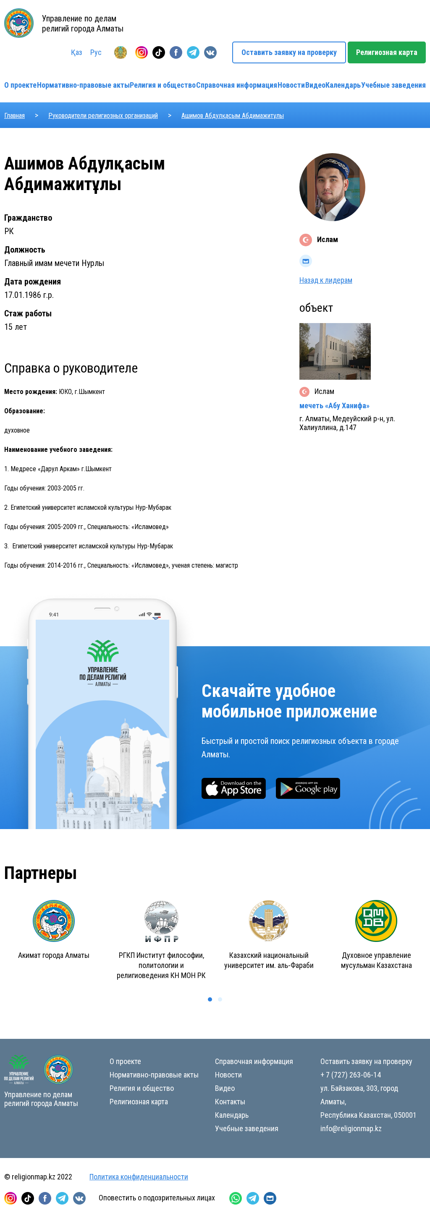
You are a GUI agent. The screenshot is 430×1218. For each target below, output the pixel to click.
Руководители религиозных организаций (103, 116)
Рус (96, 52)
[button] (210, 999)
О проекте (20, 85)
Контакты (230, 1101)
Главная (14, 116)
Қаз (76, 52)
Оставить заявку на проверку (289, 52)
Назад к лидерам (325, 280)
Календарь (343, 85)
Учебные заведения (393, 85)
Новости (291, 85)
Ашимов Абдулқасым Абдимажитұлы (232, 116)
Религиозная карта (386, 52)
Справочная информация (236, 85)
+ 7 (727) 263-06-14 (350, 1074)
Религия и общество (163, 85)
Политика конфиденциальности (138, 1176)
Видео (315, 85)
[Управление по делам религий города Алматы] (120, 52)
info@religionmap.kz (351, 1128)
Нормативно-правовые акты (83, 85)
